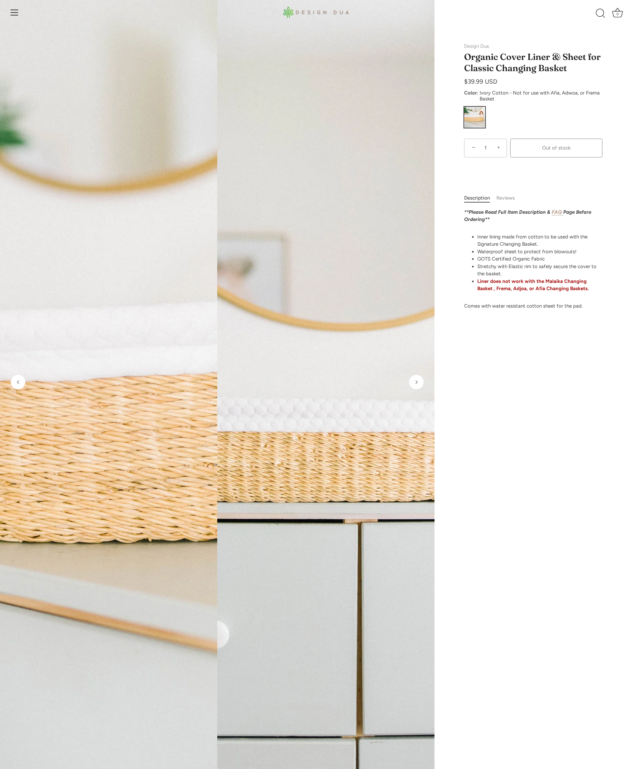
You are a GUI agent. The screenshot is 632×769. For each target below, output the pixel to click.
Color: (532, 96)
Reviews (505, 198)
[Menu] (14, 12)
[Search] (600, 13)
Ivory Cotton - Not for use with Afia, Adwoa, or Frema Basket (474, 117)
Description (477, 198)
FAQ (557, 212)
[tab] (480, 198)
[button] (18, 382)
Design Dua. (477, 46)
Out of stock (556, 148)
